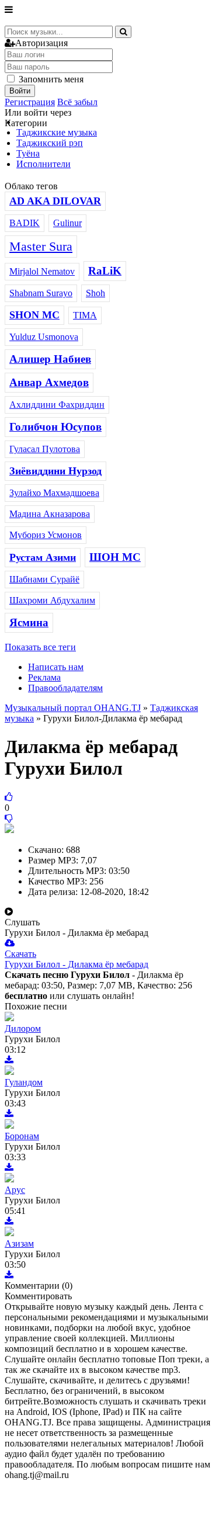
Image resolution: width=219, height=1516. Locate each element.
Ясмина (28, 622)
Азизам (19, 1243)
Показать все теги (40, 647)
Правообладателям (65, 688)
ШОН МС (115, 557)
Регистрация (30, 102)
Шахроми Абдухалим (52, 600)
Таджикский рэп (49, 143)
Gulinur (67, 223)
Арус (15, 1190)
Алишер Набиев (50, 359)
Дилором (23, 1028)
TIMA (85, 315)
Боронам (22, 1136)
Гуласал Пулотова (44, 449)
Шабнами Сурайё (44, 579)
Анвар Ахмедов (49, 382)
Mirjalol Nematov (42, 271)
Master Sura (40, 246)
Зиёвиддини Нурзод (55, 471)
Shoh (95, 293)
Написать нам (56, 667)
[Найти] (123, 32)
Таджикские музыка (56, 132)
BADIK (24, 223)
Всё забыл (77, 102)
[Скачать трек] (9, 1060)
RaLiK (104, 271)
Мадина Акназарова (49, 514)
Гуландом (24, 1082)
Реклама (44, 677)
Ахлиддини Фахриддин (57, 405)
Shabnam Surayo (40, 293)
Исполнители (43, 164)
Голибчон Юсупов (55, 427)
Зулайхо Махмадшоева (54, 493)
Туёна (28, 153)
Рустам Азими (42, 557)
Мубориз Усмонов (45, 535)
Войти (19, 90)
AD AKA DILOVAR (55, 201)
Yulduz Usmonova (43, 337)
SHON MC (34, 315)
